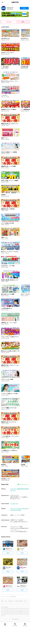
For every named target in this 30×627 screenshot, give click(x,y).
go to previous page (2, 2)
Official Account (23, 484)
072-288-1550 (14, 503)
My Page (25, 625)
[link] (3, 8)
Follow (24, 8)
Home (5, 625)
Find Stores (15, 625)
